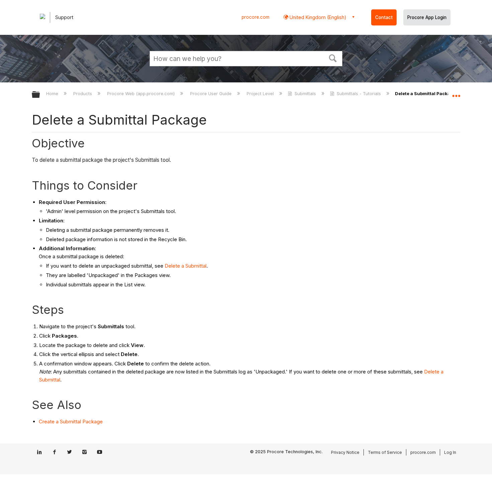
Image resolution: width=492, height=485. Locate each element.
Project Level (261, 93)
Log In (450, 452)
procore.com (255, 17)
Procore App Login (426, 17)
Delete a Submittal (186, 266)
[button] (333, 57)
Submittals (305, 93)
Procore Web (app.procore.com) (141, 93)
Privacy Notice (345, 452)
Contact (384, 17)
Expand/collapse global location (456, 93)
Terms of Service (385, 452)
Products (83, 93)
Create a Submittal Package (71, 421)
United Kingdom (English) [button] (317, 17)
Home (53, 93)
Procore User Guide (211, 93)
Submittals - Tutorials (358, 93)
